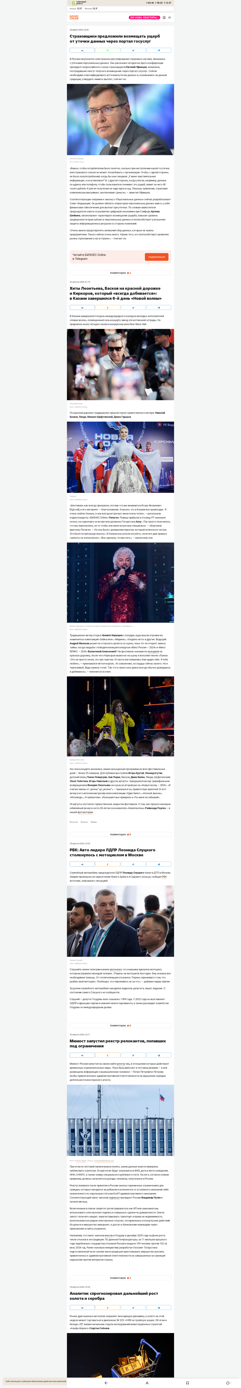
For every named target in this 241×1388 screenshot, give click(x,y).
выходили (153, 651)
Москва (88, 9)
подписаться (157, 256)
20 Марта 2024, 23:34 (79, 30)
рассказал (116, 969)
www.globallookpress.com (104, 1161)
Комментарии (120, 272)
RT (81, 1324)
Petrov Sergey (81, 1161)
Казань (94, 822)
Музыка (84, 822)
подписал (114, 1197)
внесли (109, 1235)
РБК (164, 876)
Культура (74, 822)
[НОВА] (143, 17)
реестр (121, 1063)
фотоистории (85, 812)
